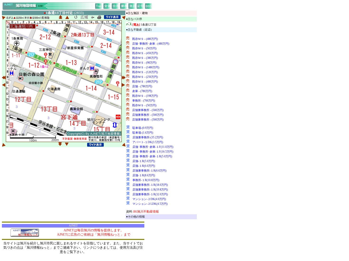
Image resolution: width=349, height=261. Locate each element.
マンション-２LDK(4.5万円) (150, 203)
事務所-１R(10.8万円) (145, 180)
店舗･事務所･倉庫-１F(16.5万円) (152, 151)
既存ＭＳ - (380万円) (145, 58)
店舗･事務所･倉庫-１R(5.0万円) (152, 156)
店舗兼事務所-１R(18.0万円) (150, 184)
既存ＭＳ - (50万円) (144, 48)
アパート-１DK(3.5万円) (147, 142)
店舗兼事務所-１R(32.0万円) (150, 194)
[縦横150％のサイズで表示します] (112, 17)
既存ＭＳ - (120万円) (145, 72)
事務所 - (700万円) (143, 100)
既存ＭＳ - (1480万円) (145, 67)
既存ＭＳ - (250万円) (145, 77)
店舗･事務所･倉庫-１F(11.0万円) (152, 147)
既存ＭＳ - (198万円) (145, 96)
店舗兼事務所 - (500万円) (148, 110)
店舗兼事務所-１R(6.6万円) (149, 170)
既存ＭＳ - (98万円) (144, 62)
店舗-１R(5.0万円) (143, 161)
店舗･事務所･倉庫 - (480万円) (150, 43)
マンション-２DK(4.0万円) (149, 199)
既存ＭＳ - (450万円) (145, 53)
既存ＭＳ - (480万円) (145, 39)
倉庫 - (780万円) (142, 91)
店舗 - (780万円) (142, 86)
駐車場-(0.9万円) (142, 128)
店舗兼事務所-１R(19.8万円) (150, 189)
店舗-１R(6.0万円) (143, 166)
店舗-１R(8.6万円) (143, 175)
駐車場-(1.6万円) (142, 132)
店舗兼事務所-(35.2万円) (147, 137)
